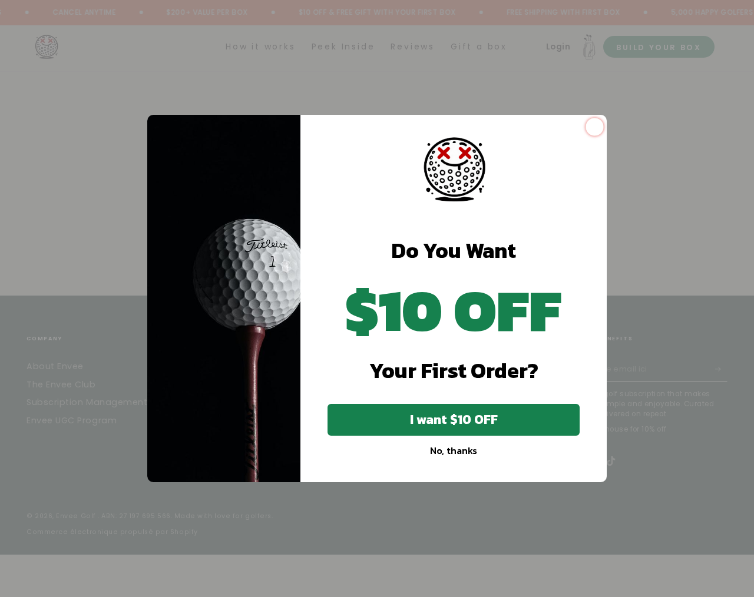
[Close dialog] (594, 127)
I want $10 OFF (454, 419)
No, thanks (453, 450)
